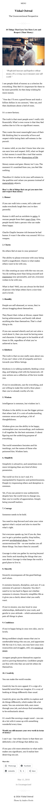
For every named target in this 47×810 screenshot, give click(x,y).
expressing (7, 276)
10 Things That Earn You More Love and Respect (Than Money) (23, 31)
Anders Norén (27, 800)
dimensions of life (30, 157)
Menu (23, 3)
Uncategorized (24, 784)
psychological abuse (18, 540)
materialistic (8, 183)
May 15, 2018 (24, 779)
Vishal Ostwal (23, 10)
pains (35, 216)
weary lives (30, 219)
